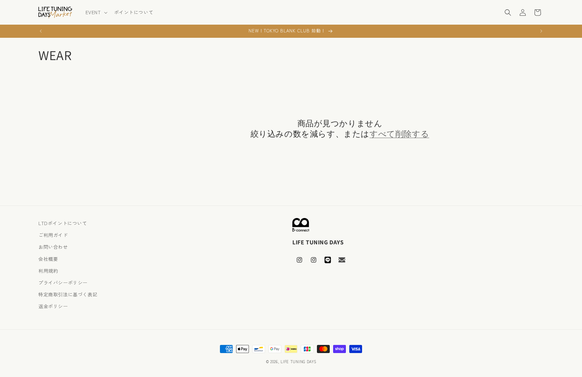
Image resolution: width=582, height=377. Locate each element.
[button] (96, 12)
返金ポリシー (53, 306)
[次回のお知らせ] (541, 31)
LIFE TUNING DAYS (298, 361)
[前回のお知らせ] (40, 31)
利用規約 (48, 270)
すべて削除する (399, 134)
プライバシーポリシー (63, 282)
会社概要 (48, 258)
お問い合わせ (53, 246)
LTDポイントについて (62, 223)
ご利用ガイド (53, 235)
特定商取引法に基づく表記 (67, 294)
